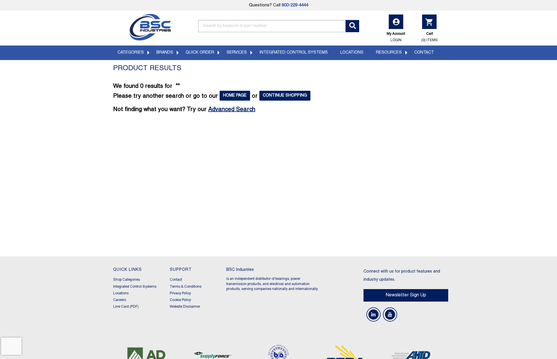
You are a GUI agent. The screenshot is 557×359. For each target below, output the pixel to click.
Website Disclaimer (185, 306)
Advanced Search (231, 109)
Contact (424, 53)
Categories (130, 53)
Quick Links (127, 270)
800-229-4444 (295, 5)
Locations (352, 53)
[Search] (352, 26)
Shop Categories (126, 279)
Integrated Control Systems (293, 53)
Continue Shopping (285, 95)
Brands (164, 53)
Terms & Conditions (185, 286)
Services (237, 53)
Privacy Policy (180, 293)
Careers (119, 300)
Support (181, 270)
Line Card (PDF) (126, 306)
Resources (389, 53)
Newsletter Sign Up (406, 295)
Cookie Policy (180, 300)
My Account (396, 36)
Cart (429, 36)
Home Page (235, 95)
